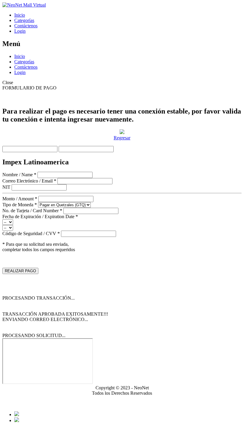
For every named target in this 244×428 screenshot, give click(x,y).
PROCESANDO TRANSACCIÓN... (38, 297)
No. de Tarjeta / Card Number (32, 210)
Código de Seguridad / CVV (31, 233)
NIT (6, 187)
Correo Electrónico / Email (29, 180)
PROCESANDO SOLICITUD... (33, 335)
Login (20, 31)
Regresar (122, 137)
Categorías (24, 20)
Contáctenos (25, 25)
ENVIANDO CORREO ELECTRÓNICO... (45, 319)
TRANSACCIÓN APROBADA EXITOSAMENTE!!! (55, 314)
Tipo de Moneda (19, 204)
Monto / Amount (19, 198)
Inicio (19, 15)
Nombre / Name (19, 174)
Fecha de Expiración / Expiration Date (40, 216)
